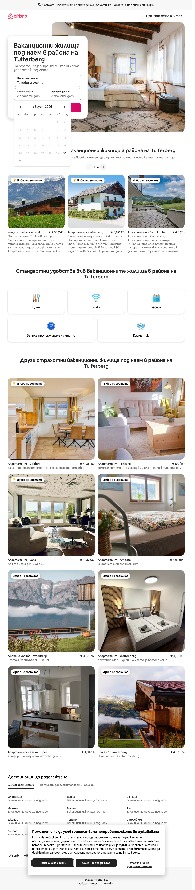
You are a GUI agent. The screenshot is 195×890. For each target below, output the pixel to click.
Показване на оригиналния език (133, 5)
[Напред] (103, 167)
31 (20, 161)
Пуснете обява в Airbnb (164, 16)
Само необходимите (96, 863)
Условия (109, 883)
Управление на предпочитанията (139, 864)
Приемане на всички (52, 863)
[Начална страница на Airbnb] (17, 16)
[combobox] (47, 82)
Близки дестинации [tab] (21, 785)
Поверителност (89, 883)
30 (64, 153)
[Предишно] (89, 167)
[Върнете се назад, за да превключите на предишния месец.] (20, 107)
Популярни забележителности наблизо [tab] (67, 785)
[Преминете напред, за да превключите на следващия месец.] (64, 107)
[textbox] (31, 96)
